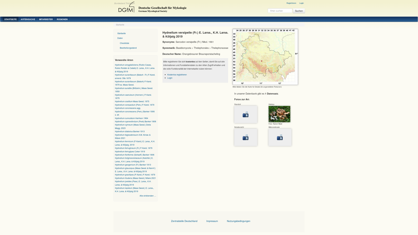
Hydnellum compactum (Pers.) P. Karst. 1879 (134, 104)
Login (301, 3)
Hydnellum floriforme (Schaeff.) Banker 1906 (134, 154)
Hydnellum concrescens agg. (128, 108)
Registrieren (291, 3)
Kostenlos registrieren (177, 74)
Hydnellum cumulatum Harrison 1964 (131, 118)
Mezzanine (152, 6)
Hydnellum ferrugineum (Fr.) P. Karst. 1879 (133, 148)
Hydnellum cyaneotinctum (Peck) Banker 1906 (135, 121)
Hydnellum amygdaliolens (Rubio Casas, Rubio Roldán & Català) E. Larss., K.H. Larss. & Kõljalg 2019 (135, 68)
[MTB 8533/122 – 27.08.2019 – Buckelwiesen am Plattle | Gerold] (279, 114)
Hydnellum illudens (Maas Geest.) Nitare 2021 (135, 178)
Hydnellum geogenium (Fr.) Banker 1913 (133, 164)
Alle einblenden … (148, 195)
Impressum (212, 221)
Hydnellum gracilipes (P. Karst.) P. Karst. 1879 (135, 174)
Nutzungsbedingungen (238, 221)
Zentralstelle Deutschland (184, 221)
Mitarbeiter (46, 19)
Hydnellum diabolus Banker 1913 (130, 131)
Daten (120, 38)
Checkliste (124, 43)
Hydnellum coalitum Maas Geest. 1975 (132, 101)
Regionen (62, 19)
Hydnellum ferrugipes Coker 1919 (130, 151)
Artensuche (28, 19)
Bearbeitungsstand (128, 47)
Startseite (10, 19)
